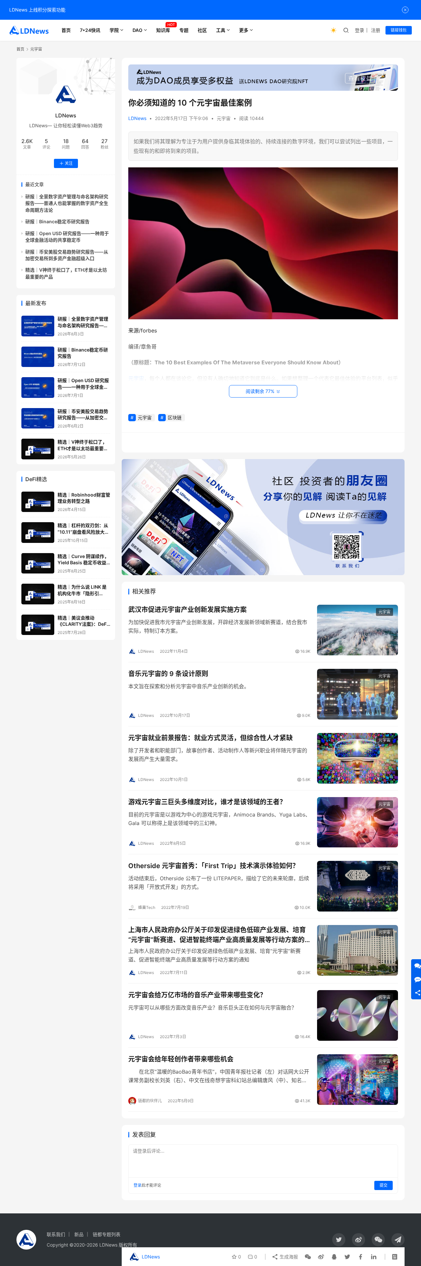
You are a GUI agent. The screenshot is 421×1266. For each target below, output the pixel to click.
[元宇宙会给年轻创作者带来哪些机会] (357, 1079)
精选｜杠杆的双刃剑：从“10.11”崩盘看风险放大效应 (83, 532)
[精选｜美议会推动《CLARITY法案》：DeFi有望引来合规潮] (37, 625)
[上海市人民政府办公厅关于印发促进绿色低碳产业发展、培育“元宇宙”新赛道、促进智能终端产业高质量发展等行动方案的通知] (357, 950)
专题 (183, 30)
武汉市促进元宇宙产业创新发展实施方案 (187, 610)
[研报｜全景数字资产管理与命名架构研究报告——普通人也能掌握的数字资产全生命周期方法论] (37, 326)
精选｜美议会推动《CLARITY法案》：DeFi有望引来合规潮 (83, 624)
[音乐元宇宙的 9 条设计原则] (357, 694)
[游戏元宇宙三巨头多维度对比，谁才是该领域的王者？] (357, 822)
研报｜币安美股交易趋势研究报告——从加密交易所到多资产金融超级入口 (83, 417)
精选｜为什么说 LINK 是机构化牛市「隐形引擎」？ (82, 593)
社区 (202, 30)
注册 (375, 30)
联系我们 (56, 1234)
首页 (66, 30)
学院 (114, 30)
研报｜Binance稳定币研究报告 (57, 221)
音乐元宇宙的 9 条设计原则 (168, 674)
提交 (383, 1185)
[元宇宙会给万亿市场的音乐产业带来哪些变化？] (357, 1015)
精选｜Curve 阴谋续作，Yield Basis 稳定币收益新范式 (83, 562)
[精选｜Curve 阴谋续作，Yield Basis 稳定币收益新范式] (37, 563)
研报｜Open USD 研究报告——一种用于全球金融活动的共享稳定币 (83, 386)
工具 (220, 30)
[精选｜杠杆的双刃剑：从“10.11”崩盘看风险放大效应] (37, 532)
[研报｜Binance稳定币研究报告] (37, 357)
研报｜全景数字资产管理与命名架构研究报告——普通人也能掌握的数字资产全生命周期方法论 (66, 203)
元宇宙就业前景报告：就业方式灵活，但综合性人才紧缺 (210, 738)
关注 (69, 163)
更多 (243, 30)
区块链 (175, 417)
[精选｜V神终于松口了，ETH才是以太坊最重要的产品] (37, 449)
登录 (359, 30)
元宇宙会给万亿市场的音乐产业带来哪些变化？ (197, 995)
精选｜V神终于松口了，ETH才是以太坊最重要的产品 (83, 448)
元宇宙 (224, 118)
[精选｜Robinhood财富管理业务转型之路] (37, 502)
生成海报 (288, 1256)
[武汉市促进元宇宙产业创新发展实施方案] (357, 630)
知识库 (163, 30)
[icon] (338, 1239)
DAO (137, 30)
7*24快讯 (90, 30)
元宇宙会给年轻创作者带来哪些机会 (181, 1059)
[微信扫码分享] (308, 1257)
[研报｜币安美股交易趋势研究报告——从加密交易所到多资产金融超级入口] (37, 418)
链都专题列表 (106, 1234)
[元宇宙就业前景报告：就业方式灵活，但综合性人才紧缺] (357, 758)
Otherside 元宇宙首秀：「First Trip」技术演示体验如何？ (213, 866)
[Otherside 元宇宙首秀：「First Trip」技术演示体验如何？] (357, 886)
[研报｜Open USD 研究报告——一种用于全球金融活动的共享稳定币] (37, 387)
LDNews (137, 118)
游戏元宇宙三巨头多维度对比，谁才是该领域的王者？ (207, 802)
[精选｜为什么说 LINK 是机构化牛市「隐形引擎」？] (37, 594)
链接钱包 (399, 30)
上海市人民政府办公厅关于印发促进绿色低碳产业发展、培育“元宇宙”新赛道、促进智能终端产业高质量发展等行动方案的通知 (217, 934)
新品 (79, 1234)
